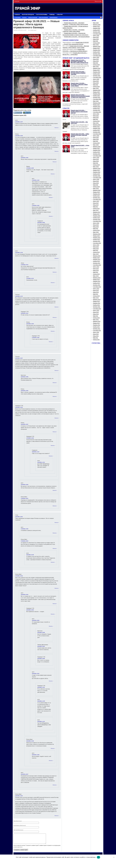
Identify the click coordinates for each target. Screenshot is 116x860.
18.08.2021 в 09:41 (41, 646)
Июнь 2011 (96, 336)
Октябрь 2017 (96, 197)
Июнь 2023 (96, 83)
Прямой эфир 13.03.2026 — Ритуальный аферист (77, 36)
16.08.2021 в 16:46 (24, 157)
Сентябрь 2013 (97, 286)
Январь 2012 (96, 323)
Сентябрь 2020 (97, 134)
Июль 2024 (96, 59)
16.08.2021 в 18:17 (19, 358)
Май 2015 (95, 250)
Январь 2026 (96, 26)
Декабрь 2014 (96, 259)
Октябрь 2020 (96, 132)
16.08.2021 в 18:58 (24, 376)
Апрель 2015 (96, 252)
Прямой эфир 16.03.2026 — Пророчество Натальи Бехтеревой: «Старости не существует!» (80, 96)
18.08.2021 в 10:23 (35, 673)
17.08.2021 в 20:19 (24, 541)
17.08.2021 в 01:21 (30, 278)
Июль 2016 (96, 225)
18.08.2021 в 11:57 (41, 721)
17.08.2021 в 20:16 (19, 575)
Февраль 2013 (96, 299)
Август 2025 (96, 35)
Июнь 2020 (96, 139)
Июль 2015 (96, 246)
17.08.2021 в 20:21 (24, 498)
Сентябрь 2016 (97, 221)
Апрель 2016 (96, 230)
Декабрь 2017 (96, 194)
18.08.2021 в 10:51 (41, 687)
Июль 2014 (96, 268)
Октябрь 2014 (96, 263)
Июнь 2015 (96, 248)
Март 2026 (96, 22)
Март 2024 (96, 66)
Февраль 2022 (96, 103)
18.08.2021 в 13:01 (19, 795)
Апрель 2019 (96, 164)
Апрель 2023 (96, 86)
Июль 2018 (96, 181)
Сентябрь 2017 (97, 199)
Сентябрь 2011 (97, 330)
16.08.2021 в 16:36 (19, 135)
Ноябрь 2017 (96, 195)
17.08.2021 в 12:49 (35, 180)
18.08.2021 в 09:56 (41, 658)
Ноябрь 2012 (96, 305)
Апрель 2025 (96, 43)
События (60, 14)
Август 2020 (96, 135)
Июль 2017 (96, 203)
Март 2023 (96, 88)
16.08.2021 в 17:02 (19, 252)
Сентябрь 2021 (97, 112)
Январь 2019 (96, 170)
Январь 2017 (96, 214)
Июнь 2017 (96, 205)
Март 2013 (96, 297)
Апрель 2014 (96, 274)
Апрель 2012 (96, 317)
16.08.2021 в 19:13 (24, 313)
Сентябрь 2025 (97, 33)
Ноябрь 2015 (96, 239)
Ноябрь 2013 (96, 283)
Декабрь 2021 (96, 106)
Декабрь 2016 (96, 215)
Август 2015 (96, 245)
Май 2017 (95, 206)
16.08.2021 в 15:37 (19, 121)
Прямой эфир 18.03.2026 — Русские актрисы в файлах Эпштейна (78, 73)
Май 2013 (95, 294)
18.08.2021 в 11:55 (41, 701)
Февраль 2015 (96, 256)
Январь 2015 (96, 257)
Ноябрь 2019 (96, 152)
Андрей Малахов (53, 17)
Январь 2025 (96, 48)
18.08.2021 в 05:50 (35, 620)
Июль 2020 (96, 137)
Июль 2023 (96, 81)
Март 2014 (96, 276)
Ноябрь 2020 (96, 130)
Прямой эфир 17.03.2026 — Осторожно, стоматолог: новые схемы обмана (79, 84)
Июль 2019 (96, 159)
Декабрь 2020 (96, 128)
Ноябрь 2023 (96, 73)
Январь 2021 (96, 126)
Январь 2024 (96, 70)
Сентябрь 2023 (97, 77)
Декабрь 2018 (96, 172)
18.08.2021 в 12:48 (35, 754)
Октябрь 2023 (96, 75)
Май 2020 (95, 141)
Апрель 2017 (96, 208)
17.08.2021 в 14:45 (35, 337)
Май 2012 (95, 316)
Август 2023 (96, 79)
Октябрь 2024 (96, 53)
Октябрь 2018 (96, 175)
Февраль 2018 (96, 190)
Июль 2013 (96, 290)
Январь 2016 (96, 235)
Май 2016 (95, 228)
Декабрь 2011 (96, 325)
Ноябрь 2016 (96, 217)
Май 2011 (95, 337)
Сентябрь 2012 (97, 308)
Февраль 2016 (96, 234)
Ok (98, 857)
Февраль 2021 (96, 124)
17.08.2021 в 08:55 (30, 168)
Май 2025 (95, 41)
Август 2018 (96, 179)
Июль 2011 (96, 334)
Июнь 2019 (96, 161)
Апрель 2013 (96, 296)
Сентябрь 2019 (97, 155)
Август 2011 (96, 332)
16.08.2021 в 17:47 (19, 296)
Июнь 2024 (96, 61)
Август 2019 (96, 157)
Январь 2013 (96, 301)
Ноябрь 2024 (96, 52)
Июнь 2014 (96, 270)
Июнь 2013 (96, 292)
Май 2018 (95, 185)
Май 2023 (95, 84)
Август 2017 (96, 201)
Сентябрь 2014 (97, 265)
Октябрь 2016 (96, 219)
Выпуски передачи (28, 14)
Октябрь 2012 (96, 306)
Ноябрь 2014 (96, 261)
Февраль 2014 (96, 277)
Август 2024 (96, 57)
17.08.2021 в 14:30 (35, 205)
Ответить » (57, 127)
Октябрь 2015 (96, 241)
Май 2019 (95, 163)
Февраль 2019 (96, 168)
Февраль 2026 (96, 24)
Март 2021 (96, 123)
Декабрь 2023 (96, 72)
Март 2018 (96, 188)
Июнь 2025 (96, 39)
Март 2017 (96, 210)
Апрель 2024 (96, 64)
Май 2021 (95, 119)
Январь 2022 (96, 104)
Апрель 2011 (96, 339)
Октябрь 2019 (96, 154)
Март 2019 (96, 166)
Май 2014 (95, 272)
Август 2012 (96, 310)
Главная (17, 14)
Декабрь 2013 (96, 281)
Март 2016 (96, 232)
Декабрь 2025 (96, 28)
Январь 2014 (96, 279)
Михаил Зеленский (32, 17)
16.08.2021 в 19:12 (19, 407)
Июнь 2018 (96, 183)
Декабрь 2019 (96, 150)
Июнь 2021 (96, 117)
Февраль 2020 (96, 146)
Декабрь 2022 (96, 93)
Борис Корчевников (43, 17)
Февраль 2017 (96, 212)
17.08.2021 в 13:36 (24, 528)
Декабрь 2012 (96, 303)
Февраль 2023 (96, 90)
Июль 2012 (96, 312)
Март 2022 (96, 101)
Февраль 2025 (96, 46)
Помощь (52, 14)
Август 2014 (96, 266)
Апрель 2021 (96, 121)
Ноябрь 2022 (96, 95)
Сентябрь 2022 (97, 99)
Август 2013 (96, 288)
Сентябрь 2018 (97, 177)
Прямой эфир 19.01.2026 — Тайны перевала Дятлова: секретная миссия (80, 135)
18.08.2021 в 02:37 (24, 774)
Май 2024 (95, 63)
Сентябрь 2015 (97, 243)
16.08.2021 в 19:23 (30, 323)
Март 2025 (96, 44)
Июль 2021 (96, 115)
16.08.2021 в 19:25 (24, 390)
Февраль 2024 (96, 68)
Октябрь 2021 (96, 110)
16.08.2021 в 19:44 (24, 484)
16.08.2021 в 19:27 (24, 424)
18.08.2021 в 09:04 (41, 222)
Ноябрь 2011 (96, 327)
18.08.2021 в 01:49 (30, 554)
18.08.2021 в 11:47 (35, 451)
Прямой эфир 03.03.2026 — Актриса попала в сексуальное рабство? (79, 112)
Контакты (24, 17)
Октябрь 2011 (96, 328)
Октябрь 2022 (96, 97)
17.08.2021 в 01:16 (24, 264)
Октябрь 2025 (96, 32)
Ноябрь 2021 (96, 108)
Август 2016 (96, 223)
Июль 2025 (96, 37)
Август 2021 (96, 114)
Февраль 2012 (96, 321)
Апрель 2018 (96, 186)
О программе (17, 17)
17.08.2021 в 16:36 (30, 438)
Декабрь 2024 (96, 50)
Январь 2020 (96, 148)
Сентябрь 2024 (97, 55)
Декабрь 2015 (96, 237)
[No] (114, 857)
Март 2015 (96, 254)
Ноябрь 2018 (96, 174)
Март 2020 (96, 144)
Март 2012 (96, 319)
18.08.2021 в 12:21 (41, 462)
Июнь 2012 (96, 314)
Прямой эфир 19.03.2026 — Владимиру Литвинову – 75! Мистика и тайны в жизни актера (79, 61)
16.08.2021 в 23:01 (19, 516)
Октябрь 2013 (96, 285)
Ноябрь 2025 (96, 30)
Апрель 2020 (96, 143)
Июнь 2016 (96, 226)
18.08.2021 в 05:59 (41, 632)
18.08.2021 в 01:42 (24, 594)
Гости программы (41, 14)
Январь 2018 (96, 192)
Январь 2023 (96, 92)
